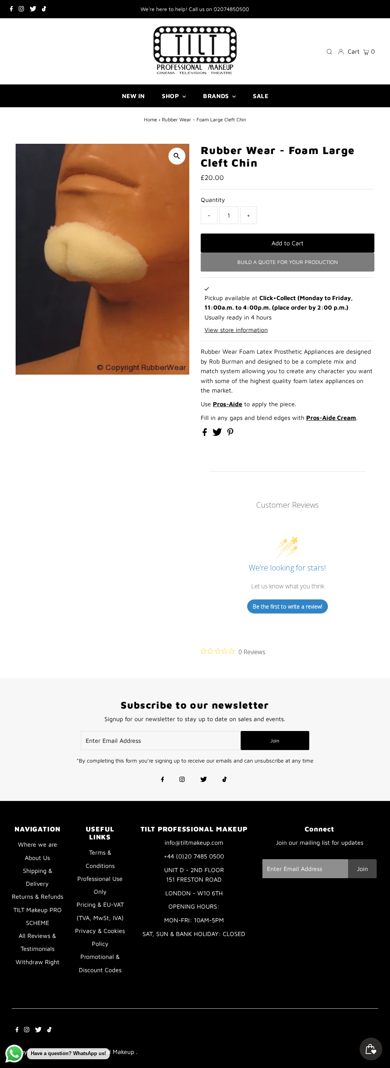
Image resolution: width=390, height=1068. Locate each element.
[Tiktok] (44, 9)
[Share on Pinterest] (230, 433)
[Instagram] (21, 9)
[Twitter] (33, 9)
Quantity (213, 199)
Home (150, 119)
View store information (236, 329)
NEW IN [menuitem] (133, 95)
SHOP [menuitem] (171, 95)
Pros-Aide (227, 403)
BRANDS (216, 95)
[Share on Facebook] (206, 433)
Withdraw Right (37, 961)
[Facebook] (11, 9)
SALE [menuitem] (260, 95)
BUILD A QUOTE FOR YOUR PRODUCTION (287, 262)
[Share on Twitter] (218, 433)
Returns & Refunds (37, 896)
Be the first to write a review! (287, 606)
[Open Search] (329, 51)
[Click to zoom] (176, 156)
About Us (37, 857)
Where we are (37, 844)
